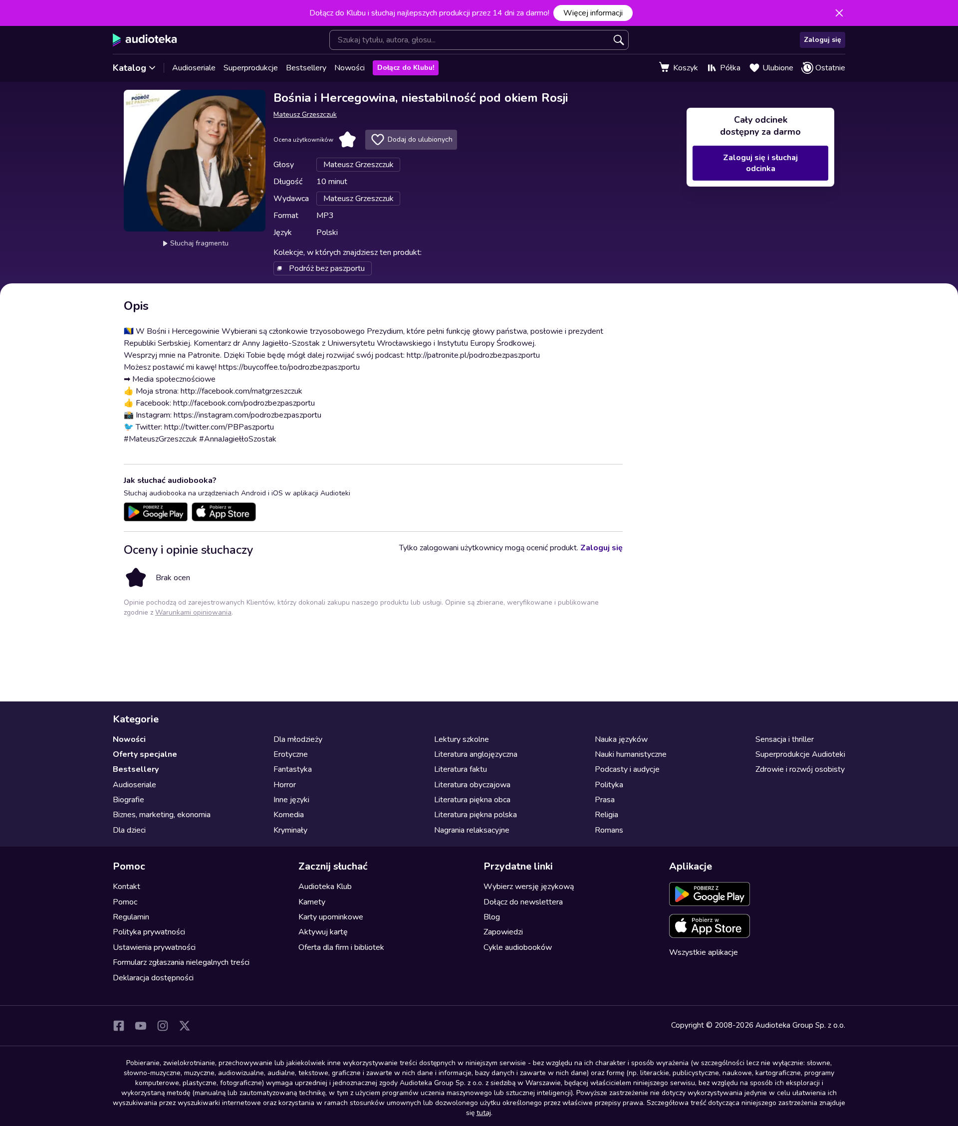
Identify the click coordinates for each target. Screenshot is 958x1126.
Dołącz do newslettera (523, 902)
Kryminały (290, 830)
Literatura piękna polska (475, 814)
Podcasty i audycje (627, 769)
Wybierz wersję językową (528, 886)
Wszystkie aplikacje (703, 952)
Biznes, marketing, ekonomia (162, 814)
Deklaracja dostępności (153, 977)
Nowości (349, 67)
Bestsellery (306, 67)
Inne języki (291, 799)
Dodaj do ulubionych (420, 139)
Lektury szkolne (461, 739)
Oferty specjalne (145, 754)
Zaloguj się (822, 39)
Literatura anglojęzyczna (475, 754)
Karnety (311, 902)
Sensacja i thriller (784, 739)
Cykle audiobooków (517, 947)
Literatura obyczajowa (472, 784)
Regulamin (131, 916)
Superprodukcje (251, 67)
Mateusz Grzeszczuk (305, 114)
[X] (185, 1026)
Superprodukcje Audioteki (800, 754)
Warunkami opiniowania (193, 612)
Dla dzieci (129, 830)
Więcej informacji (593, 12)
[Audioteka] (145, 39)
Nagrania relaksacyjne (471, 830)
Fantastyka (292, 769)
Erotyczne (290, 754)
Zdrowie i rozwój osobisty (800, 769)
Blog (491, 916)
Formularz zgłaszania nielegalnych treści (181, 962)
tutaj (484, 1113)
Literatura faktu (460, 769)
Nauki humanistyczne (631, 754)
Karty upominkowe (330, 916)
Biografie (128, 799)
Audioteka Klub (325, 886)
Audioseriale (194, 67)
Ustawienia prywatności (154, 947)
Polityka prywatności (149, 931)
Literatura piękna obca (472, 799)
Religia (606, 814)
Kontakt (126, 886)
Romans (609, 830)
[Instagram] (163, 1026)
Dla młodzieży (297, 739)
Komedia (288, 814)
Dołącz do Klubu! (405, 67)
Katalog (129, 68)
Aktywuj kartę (323, 931)
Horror (284, 784)
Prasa (605, 799)
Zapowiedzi (503, 931)
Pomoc (125, 902)
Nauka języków (621, 739)
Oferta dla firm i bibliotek (341, 947)
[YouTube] (141, 1026)
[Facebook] (119, 1026)
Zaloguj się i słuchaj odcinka (760, 163)
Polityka (609, 784)
